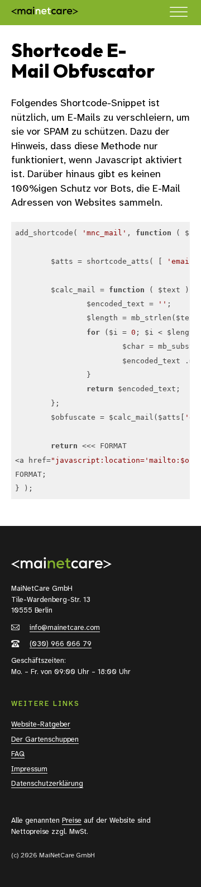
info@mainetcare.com (65, 627)
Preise (72, 820)
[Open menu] (179, 12)
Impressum (29, 768)
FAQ (18, 753)
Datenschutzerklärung (47, 783)
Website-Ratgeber (40, 724)
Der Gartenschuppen (45, 739)
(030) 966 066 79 (61, 643)
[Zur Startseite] (44, 12)
